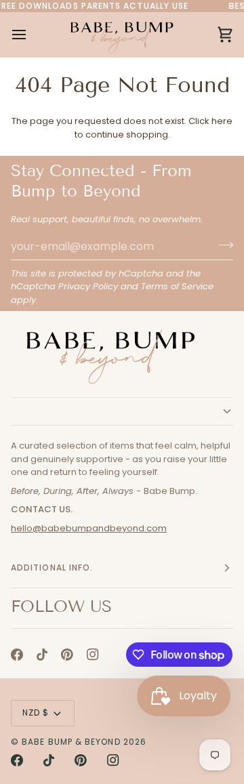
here (221, 121)
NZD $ (35, 712)
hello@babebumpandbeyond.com (89, 528)
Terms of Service (177, 286)
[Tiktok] (42, 654)
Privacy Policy (88, 286)
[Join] (222, 244)
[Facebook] (17, 654)
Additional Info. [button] (52, 567)
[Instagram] (93, 654)
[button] (122, 411)
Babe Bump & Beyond (71, 741)
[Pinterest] (67, 654)
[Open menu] (31, 34)
